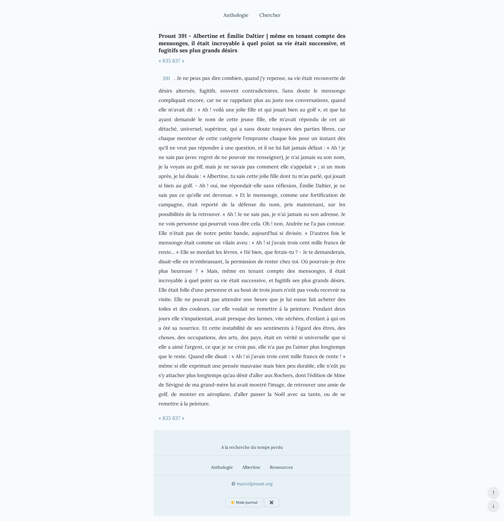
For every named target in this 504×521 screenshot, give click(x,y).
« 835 (165, 61)
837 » (178, 61)
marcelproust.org (254, 484)
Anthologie (235, 15)
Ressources (281, 467)
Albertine (251, 467)
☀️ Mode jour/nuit (244, 502)
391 (166, 78)
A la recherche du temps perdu (252, 447)
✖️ (271, 502)
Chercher (270, 15)
